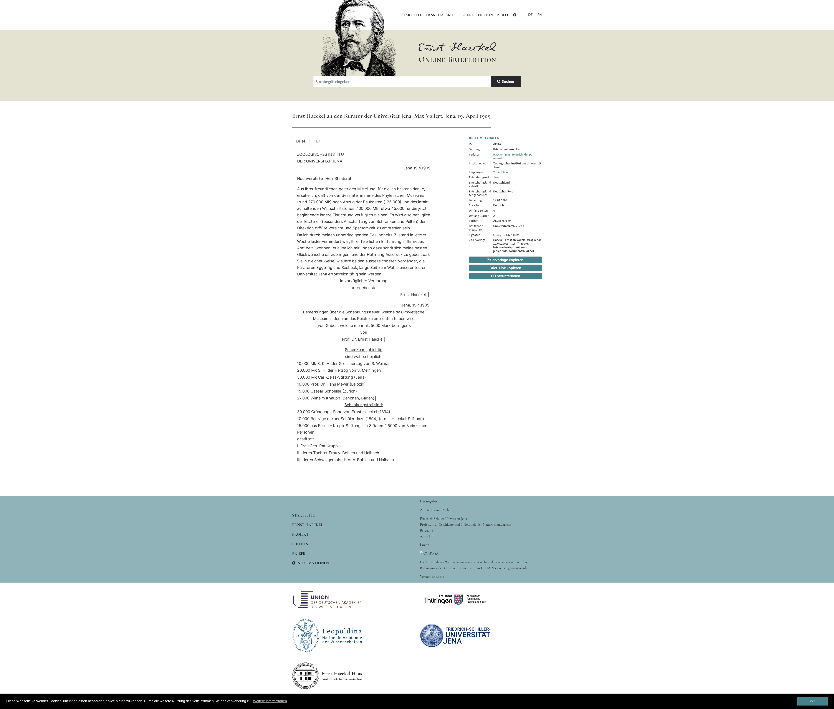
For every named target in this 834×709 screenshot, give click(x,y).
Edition (485, 15)
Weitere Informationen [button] (270, 701)
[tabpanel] (363, 307)
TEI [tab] (317, 141)
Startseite (411, 15)
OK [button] (812, 701)
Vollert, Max (500, 172)
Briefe (503, 15)
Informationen (312, 563)
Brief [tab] (300, 141)
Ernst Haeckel (440, 15)
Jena (496, 177)
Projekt (465, 15)
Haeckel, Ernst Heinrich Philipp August (513, 156)
